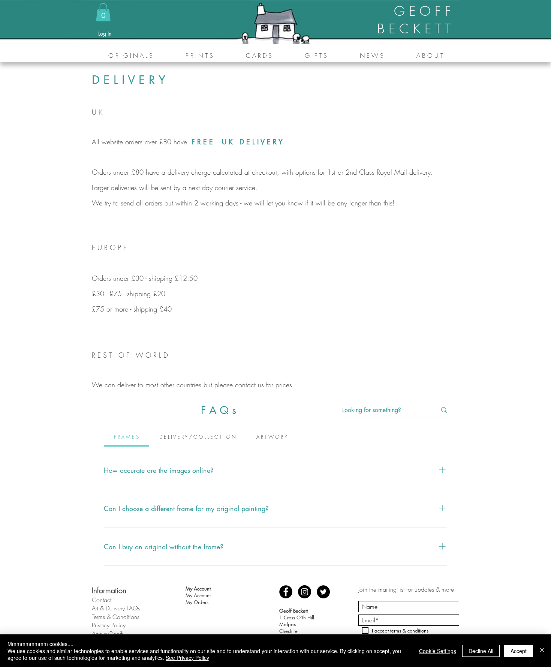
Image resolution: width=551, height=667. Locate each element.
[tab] (126, 437)
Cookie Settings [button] (437, 651)
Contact (101, 600)
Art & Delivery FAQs (116, 608)
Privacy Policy (109, 625)
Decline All (481, 651)
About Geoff (107, 634)
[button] (103, 12)
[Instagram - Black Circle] (304, 591)
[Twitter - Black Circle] (323, 591)
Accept (519, 651)
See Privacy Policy (187, 657)
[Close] (542, 650)
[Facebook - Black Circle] (285, 591)
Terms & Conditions (115, 617)
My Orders (197, 602)
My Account (198, 595)
